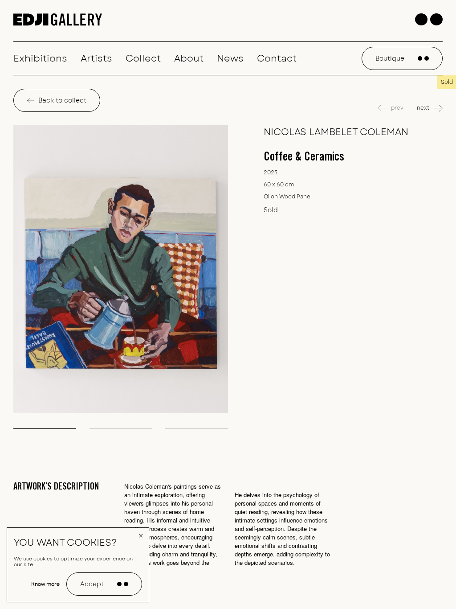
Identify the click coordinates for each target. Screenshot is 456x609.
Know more (45, 584)
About (189, 58)
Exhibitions (40, 58)
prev (397, 108)
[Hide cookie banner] (141, 535)
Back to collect (62, 100)
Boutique (389, 58)
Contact (277, 58)
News (230, 58)
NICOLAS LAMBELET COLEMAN (336, 132)
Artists (96, 58)
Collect (143, 58)
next (423, 108)
